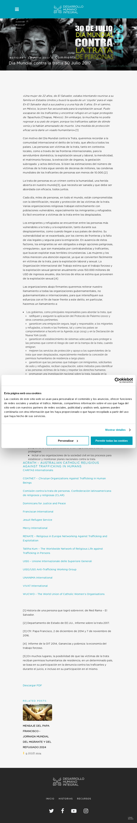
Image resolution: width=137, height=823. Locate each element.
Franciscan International (38, 511)
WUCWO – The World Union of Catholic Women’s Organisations (64, 594)
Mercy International (35, 528)
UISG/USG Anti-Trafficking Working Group (50, 569)
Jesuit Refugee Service (37, 520)
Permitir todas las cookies (111, 440)
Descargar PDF (32, 685)
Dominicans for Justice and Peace (44, 503)
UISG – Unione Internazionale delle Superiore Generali (57, 561)
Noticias (17, 58)
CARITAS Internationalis (38, 470)
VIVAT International (35, 586)
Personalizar (66, 440)
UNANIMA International (37, 577)
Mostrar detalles (115, 429)
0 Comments (63, 57)
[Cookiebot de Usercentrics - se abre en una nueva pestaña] (117, 380)
